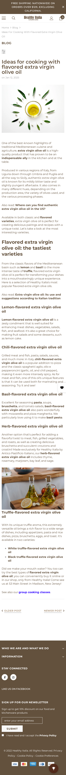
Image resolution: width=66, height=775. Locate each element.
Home (5, 27)
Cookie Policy (25, 755)
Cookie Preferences (47, 755)
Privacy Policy (47, 735)
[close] (63, 7)
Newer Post (53, 610)
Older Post (12, 610)
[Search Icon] (13, 18)
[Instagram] (13, 677)
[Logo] (33, 18)
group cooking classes (34, 592)
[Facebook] (5, 677)
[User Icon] (51, 18)
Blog (15, 27)
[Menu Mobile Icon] (4, 18)
